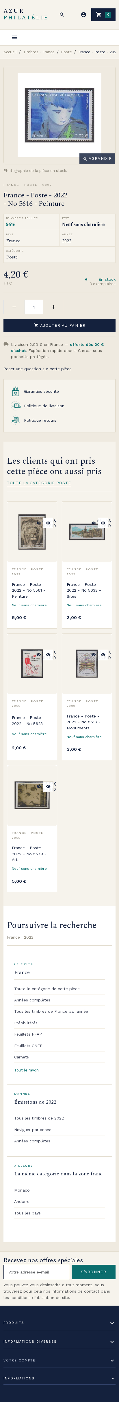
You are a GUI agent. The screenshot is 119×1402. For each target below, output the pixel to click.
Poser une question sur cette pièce (37, 368)
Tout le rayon (26, 1070)
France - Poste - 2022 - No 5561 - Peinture (28, 590)
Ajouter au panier (60, 325)
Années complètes (32, 1000)
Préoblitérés (26, 1023)
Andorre (21, 1201)
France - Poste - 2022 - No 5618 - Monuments (84, 722)
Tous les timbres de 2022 (39, 1118)
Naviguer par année (32, 1129)
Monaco (22, 1190)
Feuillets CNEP (28, 1045)
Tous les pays (27, 1213)
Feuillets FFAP (28, 1034)
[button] (62, 14)
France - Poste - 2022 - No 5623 (28, 720)
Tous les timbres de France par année (51, 1011)
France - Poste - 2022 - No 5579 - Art (29, 853)
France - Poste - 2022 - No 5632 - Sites (84, 590)
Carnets (21, 1057)
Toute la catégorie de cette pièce (47, 988)
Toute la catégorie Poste (39, 483)
